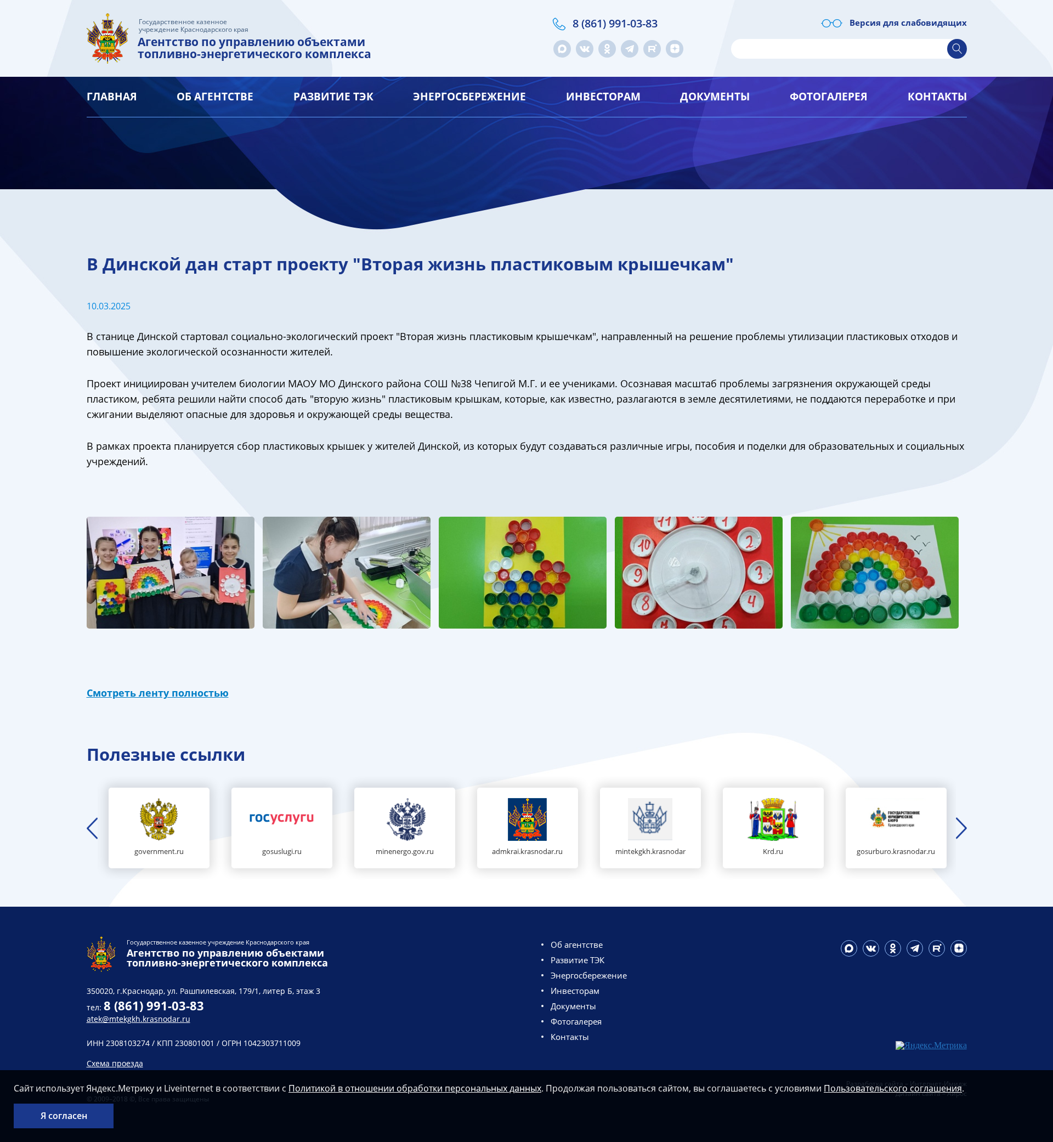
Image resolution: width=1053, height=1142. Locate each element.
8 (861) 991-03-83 (615, 23)
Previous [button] (92, 828)
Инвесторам (603, 96)
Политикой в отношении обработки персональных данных (414, 1088)
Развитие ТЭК (333, 96)
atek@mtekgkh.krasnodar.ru (138, 1019)
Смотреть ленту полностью (158, 692)
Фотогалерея (829, 96)
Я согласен (64, 1116)
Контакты (937, 96)
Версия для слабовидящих (908, 22)
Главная (112, 96)
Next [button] (961, 828)
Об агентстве (215, 96)
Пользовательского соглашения (893, 1088)
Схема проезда (115, 1063)
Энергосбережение (469, 96)
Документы (715, 96)
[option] (159, 828)
